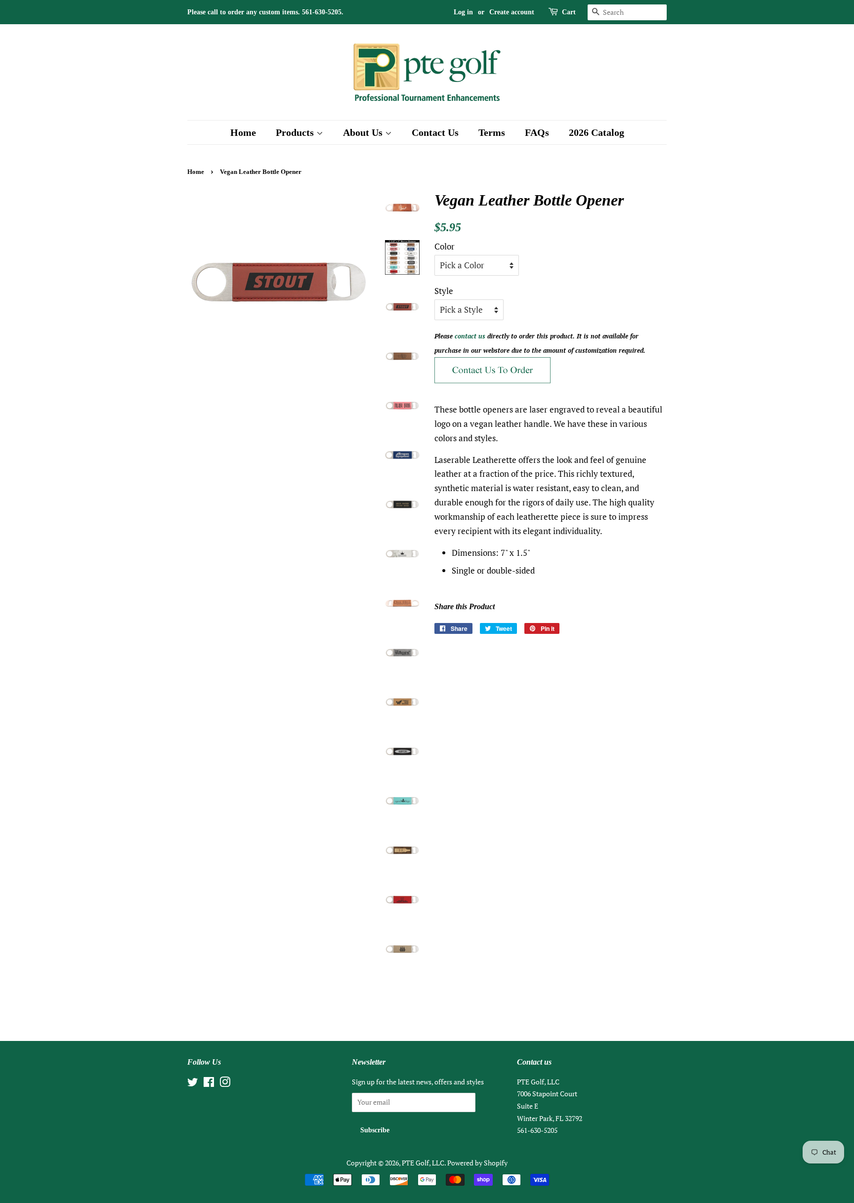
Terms (491, 132)
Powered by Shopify (477, 1162)
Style (443, 290)
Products (296, 132)
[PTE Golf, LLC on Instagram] (224, 1083)
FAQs (537, 132)
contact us (470, 336)
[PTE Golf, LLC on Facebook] (208, 1083)
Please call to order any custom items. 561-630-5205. (265, 12)
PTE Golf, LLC (423, 1162)
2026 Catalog (596, 132)
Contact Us (435, 132)
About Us (364, 132)
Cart (569, 12)
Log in (463, 12)
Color (444, 246)
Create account (511, 12)
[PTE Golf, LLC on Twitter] (192, 1083)
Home (243, 132)
